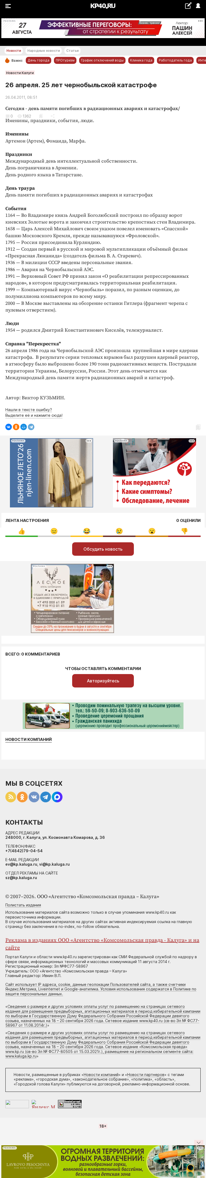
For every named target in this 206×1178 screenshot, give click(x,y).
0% (21, 531)
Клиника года (141, 60)
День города (38, 60)
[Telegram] (31, 427)
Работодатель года (175, 60)
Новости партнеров (145, 1074)
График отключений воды (102, 60)
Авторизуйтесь (103, 680)
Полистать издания (23, 905)
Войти (198, 6)
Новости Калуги (20, 73)
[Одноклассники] (16, 427)
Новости (13, 51)
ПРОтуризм (65, 60)
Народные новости (43, 51)
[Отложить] (41, 116)
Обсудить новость (103, 549)
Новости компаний (28, 739)
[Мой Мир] (23, 427)
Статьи (72, 51)
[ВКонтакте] (8, 427)
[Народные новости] (188, 5)
